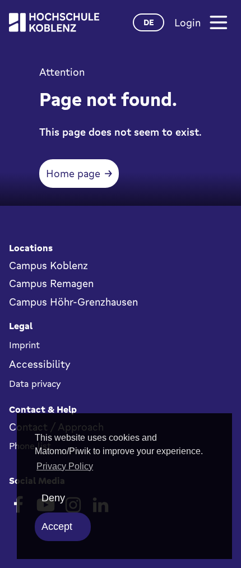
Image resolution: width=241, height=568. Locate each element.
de (148, 22)
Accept (56, 526)
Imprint (24, 345)
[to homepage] (54, 22)
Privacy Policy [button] (64, 466)
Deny (53, 498)
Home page (73, 173)
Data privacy (35, 383)
